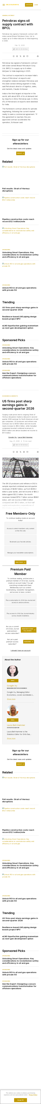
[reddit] (24, 56)
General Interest (8, 15)
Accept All (20, 1100)
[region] (20, 1097)
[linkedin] (17, 56)
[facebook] (14, 56)
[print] (38, 56)
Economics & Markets (10, 396)
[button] (3, 4)
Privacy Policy (33, 1095)
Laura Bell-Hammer (25, 437)
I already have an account (21, 650)
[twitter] (20, 56)
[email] (27, 56)
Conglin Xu (12, 437)
